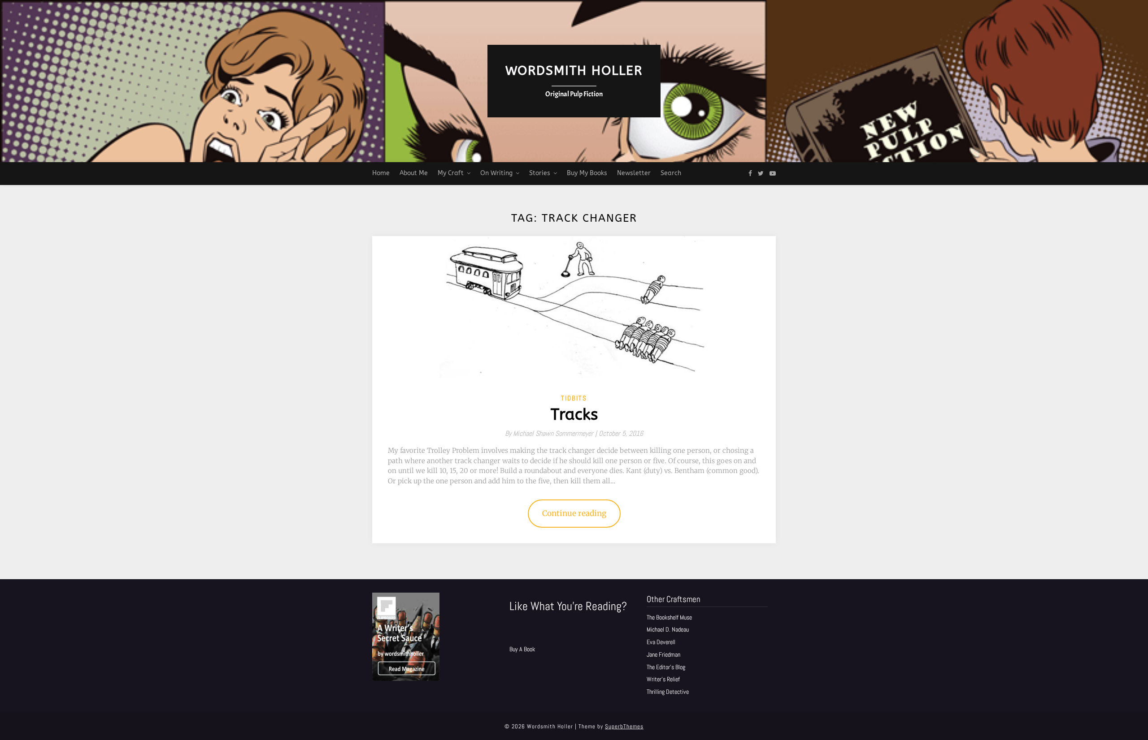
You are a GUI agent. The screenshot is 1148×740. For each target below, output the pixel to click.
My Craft (451, 173)
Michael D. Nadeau (668, 629)
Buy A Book (522, 649)
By (552, 433)
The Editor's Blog (666, 667)
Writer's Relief (663, 679)
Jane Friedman (663, 654)
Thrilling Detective (668, 692)
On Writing (496, 173)
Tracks (574, 414)
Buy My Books (587, 173)
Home (381, 173)
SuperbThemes (624, 726)
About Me (414, 173)
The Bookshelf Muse (669, 617)
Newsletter (634, 173)
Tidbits (574, 398)
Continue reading (574, 513)
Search (671, 173)
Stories (539, 173)
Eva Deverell (661, 642)
